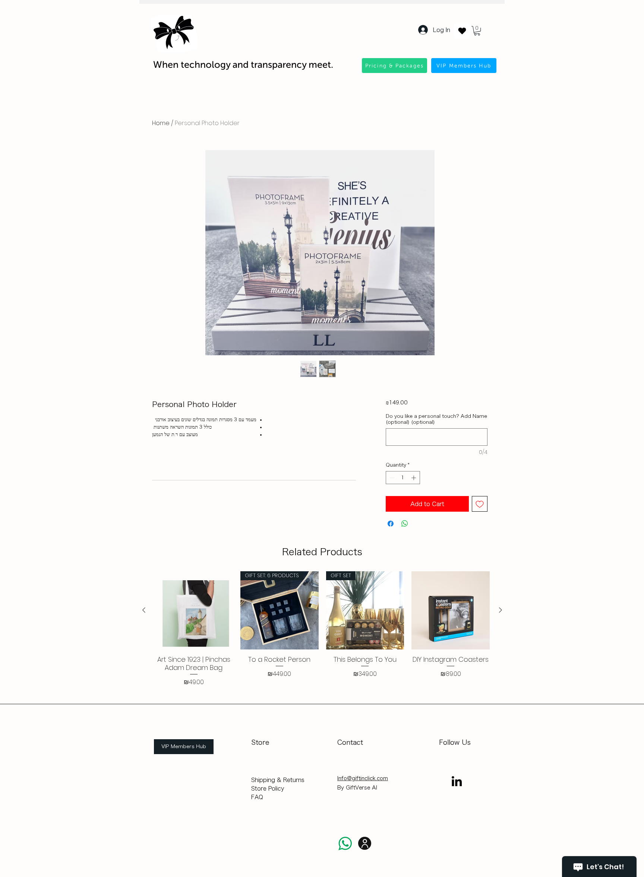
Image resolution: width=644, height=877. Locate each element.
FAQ (257, 797)
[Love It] (462, 30)
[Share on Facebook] (390, 523)
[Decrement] (391, 477)
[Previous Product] (143, 610)
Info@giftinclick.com (362, 778)
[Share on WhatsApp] (404, 523)
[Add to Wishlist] (479, 504)
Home (161, 123)
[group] (322, 629)
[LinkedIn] (456, 781)
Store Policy (267, 788)
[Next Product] (500, 610)
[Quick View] (194, 610)
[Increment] (414, 477)
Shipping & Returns (277, 780)
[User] (364, 843)
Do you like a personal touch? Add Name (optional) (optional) (436, 419)
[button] (477, 30)
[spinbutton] (402, 477)
